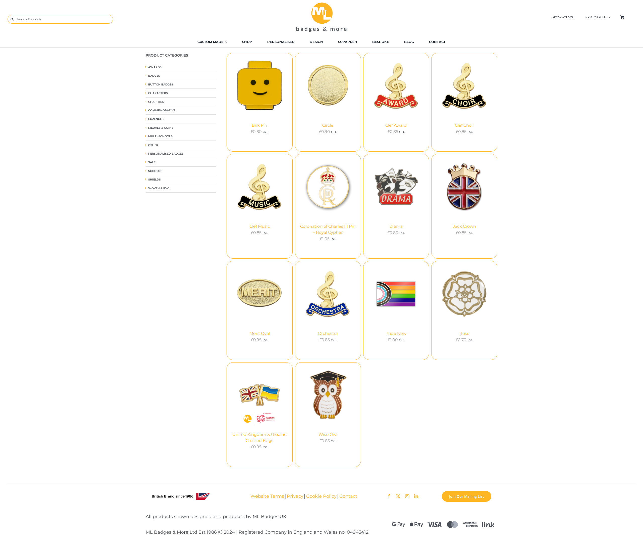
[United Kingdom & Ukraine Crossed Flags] (259, 395)
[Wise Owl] (328, 395)
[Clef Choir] (464, 86)
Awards (155, 67)
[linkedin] (416, 496)
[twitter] (398, 496)
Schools (155, 171)
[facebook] (389, 496)
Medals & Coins (160, 127)
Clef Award (396, 125)
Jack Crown (464, 226)
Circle (327, 125)
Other (153, 145)
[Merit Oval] (259, 294)
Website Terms (267, 496)
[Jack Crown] (464, 187)
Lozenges (156, 119)
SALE (151, 162)
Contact (348, 496)
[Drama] (396, 187)
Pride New (396, 333)
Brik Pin (259, 125)
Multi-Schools (160, 136)
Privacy (295, 496)
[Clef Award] (396, 86)
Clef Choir (464, 125)
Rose (464, 333)
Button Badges (160, 84)
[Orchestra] (328, 294)
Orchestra (328, 333)
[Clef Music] (259, 187)
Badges (154, 75)
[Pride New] (396, 294)
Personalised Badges (165, 153)
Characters (158, 93)
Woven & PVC (158, 188)
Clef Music (259, 226)
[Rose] (464, 294)
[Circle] (328, 86)
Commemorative (161, 110)
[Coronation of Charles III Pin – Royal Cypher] (328, 187)
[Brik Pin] (259, 86)
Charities (156, 102)
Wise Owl (327, 434)
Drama (396, 226)
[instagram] (407, 496)
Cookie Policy (321, 496)
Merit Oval (259, 333)
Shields (154, 179)
